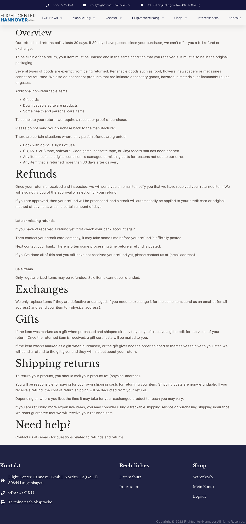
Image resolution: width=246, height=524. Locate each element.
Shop (178, 18)
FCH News (50, 18)
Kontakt (235, 18)
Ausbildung (82, 18)
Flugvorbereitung (145, 18)
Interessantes (208, 18)
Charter (111, 18)
